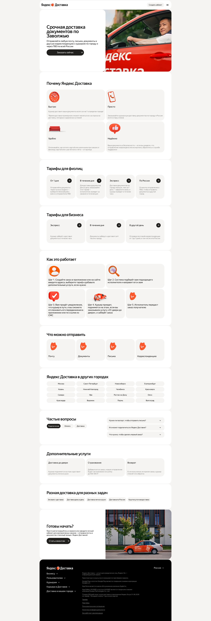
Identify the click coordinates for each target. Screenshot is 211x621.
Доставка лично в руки (96, 500)
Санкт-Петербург (91, 384)
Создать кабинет (155, 5)
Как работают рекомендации (92, 613)
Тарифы (85, 599)
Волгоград (150, 400)
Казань (61, 389)
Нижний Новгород (90, 389)
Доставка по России (117, 500)
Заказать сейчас (65, 52)
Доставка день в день (75, 500)
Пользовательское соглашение (93, 606)
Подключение (53, 426)
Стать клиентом (57, 541)
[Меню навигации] (167, 5)
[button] (135, 420)
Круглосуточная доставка (139, 500)
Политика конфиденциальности (93, 610)
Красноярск (150, 389)
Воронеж (90, 400)
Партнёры (85, 603)
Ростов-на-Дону (120, 395)
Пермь (120, 400)
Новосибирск (120, 384)
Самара (61, 395)
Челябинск (120, 389)
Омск (150, 395)
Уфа (90, 395)
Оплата (67, 426)
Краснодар (61, 400)
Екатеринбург (150, 384)
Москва (61, 384)
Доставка (80, 426)
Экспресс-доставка (55, 500)
